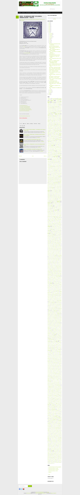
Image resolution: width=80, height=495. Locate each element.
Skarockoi (54, 337)
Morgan (54, 275)
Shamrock (55, 331)
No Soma (58, 284)
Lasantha (37, 493)
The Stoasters (56, 426)
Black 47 (58, 129)
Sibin (52, 334)
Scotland (49, 328)
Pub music (57, 307)
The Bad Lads (51, 356)
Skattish (56, 337)
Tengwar (60, 353)
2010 (49, 93)
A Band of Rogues (58, 102)
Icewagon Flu (53, 226)
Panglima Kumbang (50, 297)
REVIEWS (41, 12)
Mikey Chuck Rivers (59, 272)
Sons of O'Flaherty (58, 340)
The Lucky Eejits (49, 402)
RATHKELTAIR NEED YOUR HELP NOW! (54, 82)
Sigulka (58, 334)
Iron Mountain (54, 232)
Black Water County (57, 131)
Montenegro (58, 274)
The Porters (51, 414)
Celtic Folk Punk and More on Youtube (53, 468)
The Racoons (60, 415)
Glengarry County (56, 211)
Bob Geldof (56, 135)
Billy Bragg (50, 128)
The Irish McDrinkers (55, 396)
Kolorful (55, 245)
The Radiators (50, 416)
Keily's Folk (56, 240)
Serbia (51, 330)
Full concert (54, 207)
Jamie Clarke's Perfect (50, 234)
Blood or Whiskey (56, 134)
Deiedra (59, 176)
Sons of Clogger (53, 340)
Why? (52, 458)
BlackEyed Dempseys (50, 132)
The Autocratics (58, 355)
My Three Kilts (54, 279)
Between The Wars (52, 126)
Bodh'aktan (60, 135)
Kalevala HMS (54, 239)
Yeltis (48, 462)
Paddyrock (57, 295)
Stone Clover (55, 346)
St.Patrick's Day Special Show (51, 344)
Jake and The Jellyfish (58, 233)
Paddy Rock (49, 472)
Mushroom (60, 278)
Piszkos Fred (49, 303)
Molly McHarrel (54, 274)
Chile (56, 162)
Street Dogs (55, 347)
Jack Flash (51, 233)
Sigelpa (55, 334)
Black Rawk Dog (56, 130)
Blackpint (55, 132)
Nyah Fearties (49, 287)
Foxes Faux (49, 206)
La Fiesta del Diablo (50, 248)
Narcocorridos (59, 280)
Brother (58, 140)
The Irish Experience (50, 396)
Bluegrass (60, 134)
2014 (49, 28)
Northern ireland (52, 285)
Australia (32, 19)
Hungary (49, 226)
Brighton (57, 138)
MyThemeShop (28, 493)
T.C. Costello (49, 351)
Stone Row (59, 346)
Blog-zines (52, 134)
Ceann (60, 150)
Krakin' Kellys (54, 246)
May (49, 41)
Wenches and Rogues (54, 455)
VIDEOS (33, 12)
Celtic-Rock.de (52, 160)
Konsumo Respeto (59, 245)
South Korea (53, 341)
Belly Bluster (59, 124)
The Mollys (59, 406)
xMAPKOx (57, 461)
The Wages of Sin (57, 435)
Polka (49, 305)
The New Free (58, 409)
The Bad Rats (55, 356)
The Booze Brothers (50, 364)
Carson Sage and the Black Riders (58, 149)
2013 (49, 29)
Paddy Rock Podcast (54, 294)
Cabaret (60, 142)
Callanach (49, 145)
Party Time (49, 298)
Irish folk (60, 230)
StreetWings (52, 348)
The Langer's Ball (56, 399)
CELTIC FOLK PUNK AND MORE (39, 492)
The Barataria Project (57, 357)
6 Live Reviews (53, 101)
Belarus (50, 124)
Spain (56, 341)
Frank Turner (55, 206)
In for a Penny (58, 227)
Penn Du (49, 299)
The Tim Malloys (56, 431)
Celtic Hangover (53, 154)
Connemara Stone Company (56, 167)
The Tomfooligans (59, 432)
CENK (60, 160)
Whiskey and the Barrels (50, 456)
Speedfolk (50, 342)
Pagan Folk (56, 296)
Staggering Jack (49, 345)
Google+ (32, 123)
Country (55, 170)
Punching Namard (53, 308)
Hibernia (51, 223)
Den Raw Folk (54, 177)
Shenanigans (55, 333)
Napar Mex (55, 280)
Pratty (49, 306)
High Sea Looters (54, 223)
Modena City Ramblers (54, 273)
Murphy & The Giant (56, 278)
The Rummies (50, 421)
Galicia (51, 208)
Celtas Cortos (59, 151)
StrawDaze (52, 347)
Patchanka (56, 298)
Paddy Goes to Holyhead (56, 292)
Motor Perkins (49, 276)
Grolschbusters (59, 216)
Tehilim (60, 352)
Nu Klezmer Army (59, 286)
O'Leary (51, 288)
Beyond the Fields (58, 126)
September (50, 36)
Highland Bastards (59, 223)
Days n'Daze (49, 176)
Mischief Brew (49, 273)
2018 (49, 23)
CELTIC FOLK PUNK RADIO (47, 12)
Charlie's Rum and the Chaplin (55, 161)
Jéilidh (56, 235)
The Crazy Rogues (54, 372)
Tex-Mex (55, 354)
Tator (57, 352)
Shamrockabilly (59, 331)
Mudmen (49, 277)
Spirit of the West (59, 342)
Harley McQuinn (49, 221)
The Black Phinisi (58, 360)
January (50, 92)
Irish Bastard (56, 230)
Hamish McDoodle (52, 219)
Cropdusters (49, 173)
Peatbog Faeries (59, 298)
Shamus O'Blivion (57, 332)
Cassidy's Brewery (50, 150)
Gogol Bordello (51, 212)
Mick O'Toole (52, 271)
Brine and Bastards (52, 139)
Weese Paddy (49, 455)
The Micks (51, 406)
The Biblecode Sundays (52, 360)
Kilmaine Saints (50, 243)
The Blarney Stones (50, 362)
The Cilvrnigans (51, 368)
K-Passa (50, 239)
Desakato (57, 178)
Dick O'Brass (60, 178)
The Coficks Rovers (57, 370)
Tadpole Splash (54, 351)
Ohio (50, 289)
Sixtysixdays (57, 336)
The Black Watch (59, 361)
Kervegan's (60, 241)
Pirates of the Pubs (58, 302)
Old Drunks (57, 289)
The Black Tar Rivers (54, 361)
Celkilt (55, 151)
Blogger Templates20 (53, 493)
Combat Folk (56, 166)
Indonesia (52, 229)
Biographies (60, 128)
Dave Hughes (59, 175)
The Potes (55, 414)
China (58, 162)
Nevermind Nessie (50, 282)
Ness (60, 281)
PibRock (56, 299)
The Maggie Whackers (50, 403)
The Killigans (52, 398)
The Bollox (56, 363)
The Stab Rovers (54, 425)
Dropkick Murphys (56, 182)
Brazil (59, 137)
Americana (51, 107)
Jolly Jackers (57, 237)
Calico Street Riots (53, 144)
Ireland (49, 230)
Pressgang (56, 306)
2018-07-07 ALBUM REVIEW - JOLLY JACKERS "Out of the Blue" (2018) (33, 149)
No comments (22, 20)
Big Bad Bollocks (52, 127)
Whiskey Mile (55, 456)
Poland (60, 304)
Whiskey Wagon (52, 457)
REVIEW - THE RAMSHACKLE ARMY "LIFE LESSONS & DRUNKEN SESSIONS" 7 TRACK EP (31, 16)
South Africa (49, 341)
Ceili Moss (49, 151)
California (57, 144)
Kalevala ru (58, 239)
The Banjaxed (52, 357)
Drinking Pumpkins (51, 182)
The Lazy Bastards (50, 400)
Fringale (59, 206)
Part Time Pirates (59, 297)
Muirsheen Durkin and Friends (55, 277)
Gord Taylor (59, 212)
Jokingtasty (54, 237)
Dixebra (58, 180)
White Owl (60, 457)
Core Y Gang (51, 169)
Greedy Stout (49, 214)
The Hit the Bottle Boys (51, 394)
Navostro (52, 281)
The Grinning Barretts (50, 393)
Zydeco (53, 463)
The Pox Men (58, 414)
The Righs (50, 418)
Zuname (50, 463)
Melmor (55, 269)
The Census (52, 367)
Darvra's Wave (55, 175)
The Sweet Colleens (55, 429)
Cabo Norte (49, 143)
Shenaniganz (59, 333)
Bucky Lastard (53, 141)
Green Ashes (52, 214)
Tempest (51, 353)
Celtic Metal (56, 155)
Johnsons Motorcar (50, 237)
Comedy (60, 166)
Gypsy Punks (58, 217)
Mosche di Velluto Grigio (58, 275)
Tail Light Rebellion (58, 351)
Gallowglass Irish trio (55, 208)
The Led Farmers (54, 400)
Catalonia (54, 150)
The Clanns (58, 368)
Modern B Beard (59, 273)
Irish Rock (58, 231)
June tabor (55, 238)
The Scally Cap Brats (50, 422)
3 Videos (51, 100)
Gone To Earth (55, 212)
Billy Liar (54, 128)
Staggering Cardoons (58, 344)
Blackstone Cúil (59, 132)
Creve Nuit (53, 172)
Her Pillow (54, 222)
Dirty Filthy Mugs (59, 179)
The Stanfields (49, 426)
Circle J (59, 163)
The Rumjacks (59, 420)
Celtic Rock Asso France (54, 159)
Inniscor (55, 229)
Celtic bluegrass (53, 152)
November (50, 34)
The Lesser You (49, 401)
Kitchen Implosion (55, 244)
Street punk (49, 348)
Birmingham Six (50, 129)
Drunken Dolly (51, 183)
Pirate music (49, 302)
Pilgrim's (58, 299)
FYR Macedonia (59, 207)
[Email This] (21, 125)
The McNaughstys (53, 405)
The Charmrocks (56, 367)
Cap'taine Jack (57, 145)
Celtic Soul (49, 160)
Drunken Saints (53, 184)
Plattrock (52, 304)
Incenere (57, 228)
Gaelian (48, 208)
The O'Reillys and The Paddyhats (55, 410)
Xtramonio (60, 461)
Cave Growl (58, 150)
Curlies (52, 173)
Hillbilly (49, 224)
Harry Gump (56, 221)
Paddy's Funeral (53, 295)
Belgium (55, 124)
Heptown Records (50, 222)
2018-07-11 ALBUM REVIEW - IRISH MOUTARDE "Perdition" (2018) (32, 139)
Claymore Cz (51, 165)
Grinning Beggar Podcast (54, 216)
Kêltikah (49, 241)
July (49, 39)
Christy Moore (54, 163)
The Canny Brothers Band (50, 366)
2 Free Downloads (58, 99)
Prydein (50, 307)
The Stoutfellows (52, 427)
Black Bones (52, 130)
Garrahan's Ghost (54, 209)
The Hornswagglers (57, 394)
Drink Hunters (60, 181)
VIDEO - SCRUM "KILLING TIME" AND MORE (54, 68)
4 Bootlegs (57, 100)
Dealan (56, 176)
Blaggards (57, 133)
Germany (55, 210)
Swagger (56, 349)
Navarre (48, 281)
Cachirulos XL (53, 143)
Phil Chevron (52, 299)
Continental (53, 168)
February (50, 91)
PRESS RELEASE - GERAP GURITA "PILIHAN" (54, 67)
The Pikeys (58, 412)
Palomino (60, 296)
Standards (53, 345)
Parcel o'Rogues (54, 297)
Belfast (53, 124)
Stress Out (56, 348)
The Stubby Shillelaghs (57, 427)
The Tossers (49, 433)
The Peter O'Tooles (54, 412)
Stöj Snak (51, 346)
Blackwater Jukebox (50, 133)
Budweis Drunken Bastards (58, 141)
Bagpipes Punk (57, 113)
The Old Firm (51, 411)
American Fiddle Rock (55, 106)
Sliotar (55, 338)
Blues (49, 135)
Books (48, 137)
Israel (60, 232)
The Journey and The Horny (56, 397)
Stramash (49, 347)
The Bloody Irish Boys (55, 362)
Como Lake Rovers (50, 167)
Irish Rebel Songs (54, 231)
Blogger (48, 492)
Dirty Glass (49, 180)
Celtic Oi (60, 155)
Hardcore (60, 220)
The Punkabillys (56, 415)
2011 (49, 32)
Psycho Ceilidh (54, 307)
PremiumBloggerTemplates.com (42, 493)
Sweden (59, 349)
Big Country (56, 127)
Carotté (52, 149)
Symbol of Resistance (59, 350)
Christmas (50, 163)
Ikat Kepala (57, 226)
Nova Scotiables (55, 286)
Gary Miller (58, 209)
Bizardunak (54, 129)
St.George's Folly (59, 343)
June (50, 40)
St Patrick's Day (54, 343)
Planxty (60, 303)
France (52, 206)
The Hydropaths (55, 395)
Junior (57, 238)
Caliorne (60, 144)
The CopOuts (59, 371)
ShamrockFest (49, 332)
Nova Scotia (50, 286)
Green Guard (59, 214)
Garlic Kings (49, 209)
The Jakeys (51, 397)
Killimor (60, 242)
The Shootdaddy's (58, 423)
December (50, 33)
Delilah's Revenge (50, 177)
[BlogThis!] (22, 125)
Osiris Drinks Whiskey (56, 290)
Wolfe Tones (53, 460)
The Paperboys (56, 411)
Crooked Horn (59, 172)
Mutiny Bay (51, 279)
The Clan (55, 368)
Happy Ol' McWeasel (51, 220)
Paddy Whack (59, 294)
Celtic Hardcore (57, 154)
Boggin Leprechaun (53, 136)
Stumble (36, 123)
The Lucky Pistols (54, 402)
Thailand (59, 354)
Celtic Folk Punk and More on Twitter (53, 470)
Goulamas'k (49, 213)
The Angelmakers (54, 355)
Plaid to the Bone (56, 303)
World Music (49, 461)
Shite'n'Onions (49, 334)
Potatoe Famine (54, 305)
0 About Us (49, 98)
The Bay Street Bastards (55, 359)
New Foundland (58, 282)
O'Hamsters (56, 287)
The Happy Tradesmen (55, 393)
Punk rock (50, 309)
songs (24, 46)
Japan (53, 234)
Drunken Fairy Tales (56, 183)
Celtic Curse (49, 153)
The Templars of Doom (58, 430)
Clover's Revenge (56, 165)
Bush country (54, 142)
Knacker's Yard (49, 245)
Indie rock (49, 229)
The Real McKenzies (59, 417)
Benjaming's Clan (58, 125)
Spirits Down (49, 343)
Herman (48, 223)
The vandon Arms (52, 435)
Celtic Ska (59, 159)
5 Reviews (29, 19)
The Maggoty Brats (56, 403)
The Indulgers (59, 395)
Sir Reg (53, 335)
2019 (49, 22)
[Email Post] (20, 125)
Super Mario (53, 349)
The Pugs (52, 415)
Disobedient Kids (54, 180)
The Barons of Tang (59, 358)
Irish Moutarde (49, 231)
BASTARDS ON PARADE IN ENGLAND (54, 46)
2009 (49, 94)
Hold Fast (56, 224)
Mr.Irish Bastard (58, 276)
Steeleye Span (57, 345)
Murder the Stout (51, 278)
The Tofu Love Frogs (50, 432)
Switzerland (49, 350)
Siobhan (51, 335)
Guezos (49, 217)
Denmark (57, 177)
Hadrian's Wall (49, 218)
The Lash (60, 399)
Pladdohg (52, 303)
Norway (57, 285)
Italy (48, 233)
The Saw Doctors (59, 421)
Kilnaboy (54, 243)
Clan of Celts (52, 164)
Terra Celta (52, 354)
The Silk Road (49, 424)
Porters (51, 305)
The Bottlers (55, 364)
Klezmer (60, 244)
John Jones (55, 236)
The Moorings (52, 407)
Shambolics (51, 331)
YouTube (23, 489)
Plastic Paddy (49, 304)
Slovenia (60, 338)
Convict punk (56, 168)
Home (49, 474)
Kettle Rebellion (52, 242)
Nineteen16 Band (52, 284)
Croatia (56, 172)
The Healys (60, 393)
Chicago (54, 162)
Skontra (49, 338)
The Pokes (58, 413)
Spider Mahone (54, 342)
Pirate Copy (56, 301)
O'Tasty (54, 288)
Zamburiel (54, 462)
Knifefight (52, 245)
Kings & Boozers (50, 244)
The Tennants (49, 431)
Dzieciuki (59, 186)
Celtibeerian (49, 152)
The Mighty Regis (55, 406)
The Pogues (55, 413)
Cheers (51, 162)
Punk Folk (60, 308)
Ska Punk (60, 336)
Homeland (59, 224)
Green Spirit (56, 215)
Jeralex (58, 235)
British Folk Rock (51, 140)
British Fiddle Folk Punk (58, 139)
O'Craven (53, 287)
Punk (57, 308)
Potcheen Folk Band (59, 305)
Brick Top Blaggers (53, 138)
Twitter (29, 123)
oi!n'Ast (54, 289)
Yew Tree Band (50, 462)
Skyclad (51, 338)
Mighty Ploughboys (54, 272)
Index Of (60, 228)
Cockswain (59, 165)
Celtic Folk (59, 153)
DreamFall (54, 181)
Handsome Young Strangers (58, 219)
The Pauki (59, 411)
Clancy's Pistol (56, 164)
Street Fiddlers (59, 347)
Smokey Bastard (51, 339)
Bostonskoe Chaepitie (52, 137)
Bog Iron (50, 136)
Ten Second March (56, 353)
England (49, 190)
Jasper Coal (57, 234)
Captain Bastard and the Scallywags (54, 146)
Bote (56, 137)
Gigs (52, 211)
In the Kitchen (53, 228)
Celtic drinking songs (54, 153)
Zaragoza (57, 462)
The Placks (52, 413)
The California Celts (58, 365)
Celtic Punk (34, 19)
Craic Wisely (54, 171)
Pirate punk (53, 302)
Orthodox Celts (51, 290)
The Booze (59, 363)
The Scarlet (54, 422)
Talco (48, 352)
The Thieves (52, 431)
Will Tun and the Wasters (53, 459)
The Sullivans (52, 428)
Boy (57, 137)
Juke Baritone (51, 238)
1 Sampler (53, 99)
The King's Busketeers (57, 398)
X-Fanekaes (53, 461)
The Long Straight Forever (58, 401)
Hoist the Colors (52, 224)
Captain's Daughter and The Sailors (56, 148)
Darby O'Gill (51, 175)
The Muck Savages (58, 407)
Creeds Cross (57, 171)
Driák (56, 181)
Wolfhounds (57, 460)
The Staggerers (59, 425)
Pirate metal (60, 301)
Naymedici (55, 281)
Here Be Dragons (58, 222)
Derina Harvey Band (52, 178)
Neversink (54, 282)
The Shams (58, 422)
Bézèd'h (48, 127)
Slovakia (58, 338)
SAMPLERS (23, 12)
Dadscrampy (52, 174)
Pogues (58, 304)
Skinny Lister (59, 337)
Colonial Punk (37, 19)
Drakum (51, 181)
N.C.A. (48, 280)
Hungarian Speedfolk (58, 225)
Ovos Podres (51, 291)
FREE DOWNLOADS (28, 12)
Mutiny (49, 279)
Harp (53, 221)
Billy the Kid (56, 128)
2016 (49, 26)
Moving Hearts (53, 276)
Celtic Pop (50, 156)
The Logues (53, 401)
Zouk (48, 463)
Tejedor (48, 353)
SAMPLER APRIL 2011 (51, 53)
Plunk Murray (55, 304)
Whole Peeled (49, 458)
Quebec (49, 310)
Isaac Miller (57, 232)
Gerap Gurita (51, 210)
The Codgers (53, 370)
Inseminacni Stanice (59, 229)
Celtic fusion (49, 154)
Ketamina (49, 242)
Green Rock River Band (51, 215)
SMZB (55, 339)
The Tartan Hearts (52, 430)
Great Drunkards (57, 213)
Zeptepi (60, 462)
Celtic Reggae (56, 158)
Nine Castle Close (56, 283)
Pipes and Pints (59, 300)
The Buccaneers (53, 365)
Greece (60, 213)
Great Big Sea (52, 213)
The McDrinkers (53, 404)
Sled (53, 338)
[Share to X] (23, 125)
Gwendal (52, 217)
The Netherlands (53, 409)
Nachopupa (51, 280)
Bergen (48, 126)
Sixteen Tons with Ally (52, 336)
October (50, 35)
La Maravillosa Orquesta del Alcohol (57, 248)
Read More (43, 132)
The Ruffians (55, 420)
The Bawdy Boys (49, 359)
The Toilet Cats (55, 432)
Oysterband (54, 291)
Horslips (54, 225)
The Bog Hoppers (52, 363)
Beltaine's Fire (49, 125)
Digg (39, 123)
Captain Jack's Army (58, 147)
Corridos (49, 170)
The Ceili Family (56, 366)
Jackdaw (54, 233)
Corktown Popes (56, 169)
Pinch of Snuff (51, 300)
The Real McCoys (53, 417)
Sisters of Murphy (58, 335)
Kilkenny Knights (57, 242)
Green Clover (56, 214)
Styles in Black (49, 349)
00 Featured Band (54, 98)
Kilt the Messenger (58, 243)
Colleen (48, 166)
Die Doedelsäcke (50, 179)
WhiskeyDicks (56, 457)
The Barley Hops (54, 358)
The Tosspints (54, 433)
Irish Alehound (52, 230)
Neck (57, 281)
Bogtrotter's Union (59, 136)
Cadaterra (57, 143)
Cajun (60, 143)
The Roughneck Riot (54, 419)
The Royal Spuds (52, 420)
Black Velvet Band (52, 131)
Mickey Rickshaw (57, 271)
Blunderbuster (52, 135)
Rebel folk (59, 313)
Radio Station (55, 310)
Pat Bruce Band (52, 298)
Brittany (55, 140)
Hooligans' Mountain (50, 225)
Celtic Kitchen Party (52, 155)
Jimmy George (51, 236)
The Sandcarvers (55, 421)
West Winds (59, 455)
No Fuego (55, 284)
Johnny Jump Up (59, 236)
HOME (20, 12)
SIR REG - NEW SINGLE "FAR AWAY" (53, 70)
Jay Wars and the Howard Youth (51, 235)
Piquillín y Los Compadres (52, 301)
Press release (52, 306)
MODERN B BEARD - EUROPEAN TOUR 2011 (54, 69)
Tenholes (49, 354)
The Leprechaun (59, 400)
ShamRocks (52, 332)
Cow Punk (58, 170)
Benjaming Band (54, 125)
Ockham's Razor (58, 288)
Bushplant (58, 142)
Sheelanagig (52, 333)
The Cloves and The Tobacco (55, 369)
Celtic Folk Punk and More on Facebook (53, 469)
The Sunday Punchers (57, 428)
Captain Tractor (49, 148)
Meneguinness (51, 270)
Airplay (59, 104)
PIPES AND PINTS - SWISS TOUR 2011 (54, 77)
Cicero (57, 163)
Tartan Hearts (51, 352)
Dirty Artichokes (54, 179)
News (51, 283)
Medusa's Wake (51, 269)
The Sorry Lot (56, 424)
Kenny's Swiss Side (55, 241)
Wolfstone (60, 460)
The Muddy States (53, 408)
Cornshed (60, 169)
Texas (57, 354)
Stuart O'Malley (59, 348)
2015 (49, 27)
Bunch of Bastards (50, 142)
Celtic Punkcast (52, 158)
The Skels (53, 424)
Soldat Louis (58, 339)
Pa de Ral (58, 291)
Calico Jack (49, 144)
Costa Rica (51, 170)
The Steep (53, 426)
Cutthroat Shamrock (56, 173)
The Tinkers (60, 431)
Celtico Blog (57, 160)
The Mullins (58, 408)
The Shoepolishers (53, 423)
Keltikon (51, 241)
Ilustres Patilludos (53, 227)
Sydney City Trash (54, 350)
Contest (50, 168)
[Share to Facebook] (24, 125)
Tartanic (55, 352)
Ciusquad (49, 164)
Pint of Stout (55, 300)
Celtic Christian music (58, 152)
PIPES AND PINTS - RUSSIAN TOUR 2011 (54, 76)
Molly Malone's (50, 274)
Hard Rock (56, 220)
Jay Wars (60, 234)
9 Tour (53, 102)
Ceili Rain (53, 151)
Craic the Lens (50, 171)
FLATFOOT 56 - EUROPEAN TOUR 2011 (54, 60)
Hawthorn (60, 221)
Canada (52, 145)
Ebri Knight (52, 187)
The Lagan (51, 399)
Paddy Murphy (57, 293)
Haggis (53, 218)
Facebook (25, 123)
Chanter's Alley (49, 161)
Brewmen (49, 138)
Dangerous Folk (56, 174)
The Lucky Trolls (59, 402)
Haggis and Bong (57, 218)
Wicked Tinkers (56, 458)
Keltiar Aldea (60, 240)
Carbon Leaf (49, 149)
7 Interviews (57, 101)
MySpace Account (59, 279)
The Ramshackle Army (42, 19)
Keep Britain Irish (53, 240)
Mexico (55, 270)
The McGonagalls (58, 404)
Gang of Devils (59, 208)
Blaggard (54, 133)
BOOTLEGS (37, 12)
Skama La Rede (50, 337)
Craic (60, 170)
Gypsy (54, 217)
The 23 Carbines (49, 355)
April (50, 42)
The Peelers (49, 412)
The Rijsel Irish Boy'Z (54, 418)
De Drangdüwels (53, 176)
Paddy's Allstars (49, 295)
